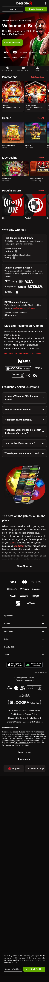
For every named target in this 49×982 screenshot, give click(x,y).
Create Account (12, 42)
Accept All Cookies (34, 969)
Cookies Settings (13, 969)
